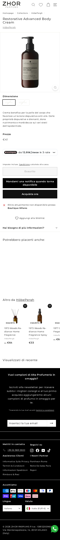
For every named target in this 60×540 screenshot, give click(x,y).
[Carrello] (48, 4)
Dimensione (10, 96)
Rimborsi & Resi (11, 474)
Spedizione (24, 164)
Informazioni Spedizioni (15, 470)
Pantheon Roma (38, 461)
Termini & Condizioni (13, 466)
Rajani (33, 470)
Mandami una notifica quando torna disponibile (30, 183)
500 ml (23, 102)
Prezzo (7, 134)
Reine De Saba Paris (40, 466)
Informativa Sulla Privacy (16, 461)
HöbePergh (37, 13)
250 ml (9, 102)
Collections (22, 13)
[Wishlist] (40, 4)
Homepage (8, 13)
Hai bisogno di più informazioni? (23, 227)
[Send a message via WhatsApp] (54, 528)
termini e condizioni (45, 410)
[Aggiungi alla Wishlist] (25, 306)
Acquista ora (30, 194)
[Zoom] (55, 87)
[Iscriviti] (51, 423)
